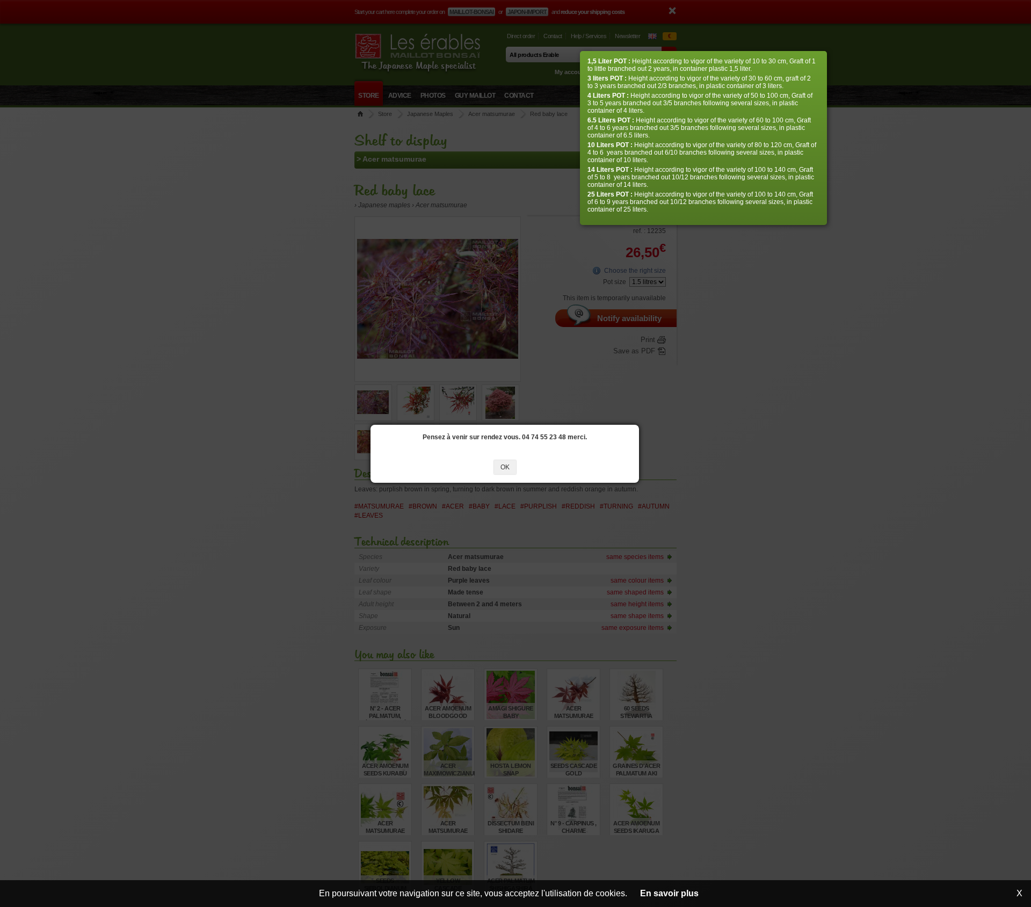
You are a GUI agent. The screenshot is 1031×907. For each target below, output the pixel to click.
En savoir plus (669, 893)
